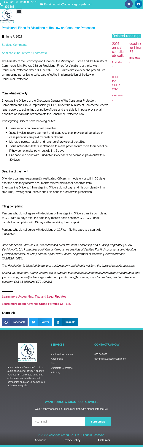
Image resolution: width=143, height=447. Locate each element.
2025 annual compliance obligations (120, 50)
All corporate (39, 53)
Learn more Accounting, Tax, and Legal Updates (34, 296)
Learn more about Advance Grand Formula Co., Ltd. (37, 304)
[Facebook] (129, 4)
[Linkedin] (138, 4)
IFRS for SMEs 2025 (116, 83)
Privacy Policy (71, 440)
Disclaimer (103, 440)
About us (40, 440)
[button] (19, 11)
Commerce (20, 45)
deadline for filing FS (135, 48)
